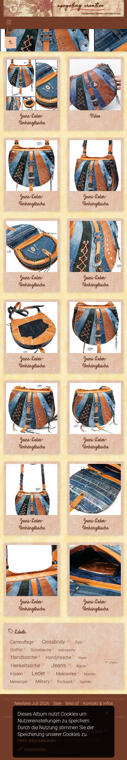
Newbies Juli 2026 (31, 703)
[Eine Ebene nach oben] (10, 42)
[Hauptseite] (63, 8)
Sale (57, 703)
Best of (72, 703)
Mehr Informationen (37, 740)
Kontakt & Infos (98, 703)
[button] (12, 747)
